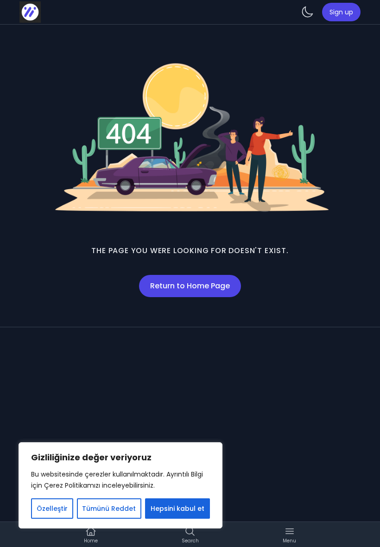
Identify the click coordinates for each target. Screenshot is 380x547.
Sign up (341, 12)
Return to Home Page (190, 285)
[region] (120, 485)
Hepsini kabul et (177, 508)
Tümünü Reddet (109, 508)
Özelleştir (52, 508)
